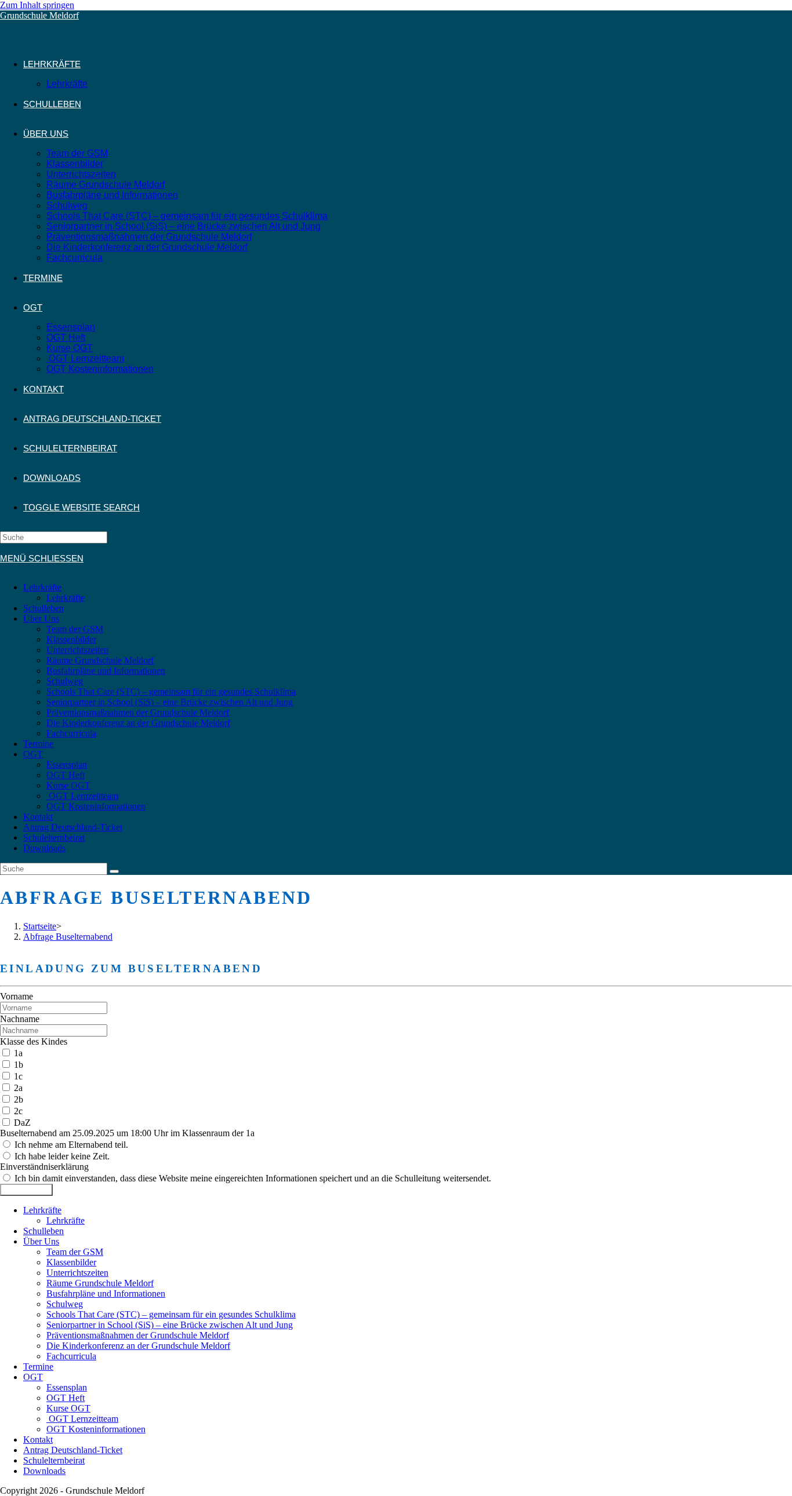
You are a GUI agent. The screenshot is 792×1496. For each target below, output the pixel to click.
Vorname (16, 996)
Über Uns (41, 618)
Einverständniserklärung (44, 1167)
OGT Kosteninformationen (96, 806)
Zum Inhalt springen (37, 5)
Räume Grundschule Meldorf (100, 660)
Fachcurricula (71, 733)
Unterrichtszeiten (77, 650)
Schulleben (43, 608)
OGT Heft (65, 775)
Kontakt (38, 817)
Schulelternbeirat (54, 837)
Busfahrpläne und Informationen (105, 671)
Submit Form (26, 1189)
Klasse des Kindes (33, 1041)
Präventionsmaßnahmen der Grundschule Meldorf (137, 712)
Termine (38, 744)
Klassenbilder (71, 639)
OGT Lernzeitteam (82, 796)
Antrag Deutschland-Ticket (72, 827)
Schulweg (64, 681)
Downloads (44, 848)
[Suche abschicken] (114, 871)
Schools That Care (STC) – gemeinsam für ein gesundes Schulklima (171, 691)
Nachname (19, 1019)
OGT (33, 754)
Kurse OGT (68, 785)
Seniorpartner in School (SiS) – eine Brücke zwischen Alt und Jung (169, 702)
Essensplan (66, 764)
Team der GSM (74, 629)
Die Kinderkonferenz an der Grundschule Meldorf (138, 723)
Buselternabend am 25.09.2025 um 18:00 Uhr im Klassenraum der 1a (127, 1133)
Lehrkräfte (42, 587)
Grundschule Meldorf (39, 15)
